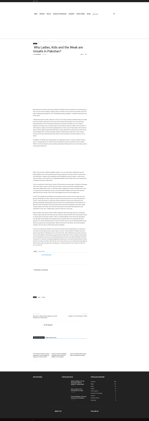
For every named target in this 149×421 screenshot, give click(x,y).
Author (35, 251)
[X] (38, 57)
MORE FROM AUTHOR (51, 337)
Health (49, 14)
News (35, 14)
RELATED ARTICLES (39, 337)
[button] (114, 14)
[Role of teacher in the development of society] (73, 394)
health (39, 297)
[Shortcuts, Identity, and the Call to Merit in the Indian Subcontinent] (78, 346)
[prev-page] (34, 360)
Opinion (42, 14)
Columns (39, 41)
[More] (49, 57)
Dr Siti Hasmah (37, 54)
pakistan (43, 297)
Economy (71, 14)
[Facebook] (34, 57)
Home (34, 41)
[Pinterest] (41, 57)
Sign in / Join (35, 1)
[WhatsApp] (45, 57)
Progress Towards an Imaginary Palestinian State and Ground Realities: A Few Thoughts (59, 355)
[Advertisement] (74, 27)
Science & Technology (60, 14)
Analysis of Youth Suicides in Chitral (77, 316)
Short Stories (80, 14)
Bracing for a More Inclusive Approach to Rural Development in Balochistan (45, 316)
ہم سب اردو (96, 14)
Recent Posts (42, 251)
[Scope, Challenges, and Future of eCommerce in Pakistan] (73, 401)
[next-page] (36, 360)
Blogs (89, 14)
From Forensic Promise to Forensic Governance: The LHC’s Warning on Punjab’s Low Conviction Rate (41, 355)
